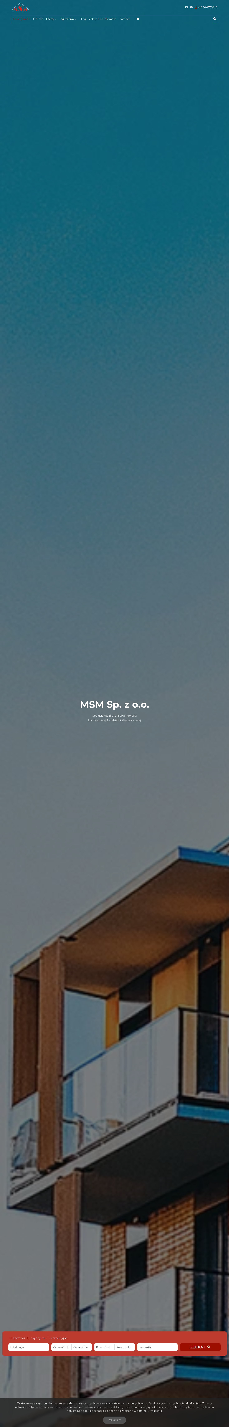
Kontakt (124, 19)
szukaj (200, 1347)
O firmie (38, 19)
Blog (83, 19)
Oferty (50, 19)
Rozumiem (114, 1419)
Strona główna (21, 19)
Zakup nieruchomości (102, 19)
